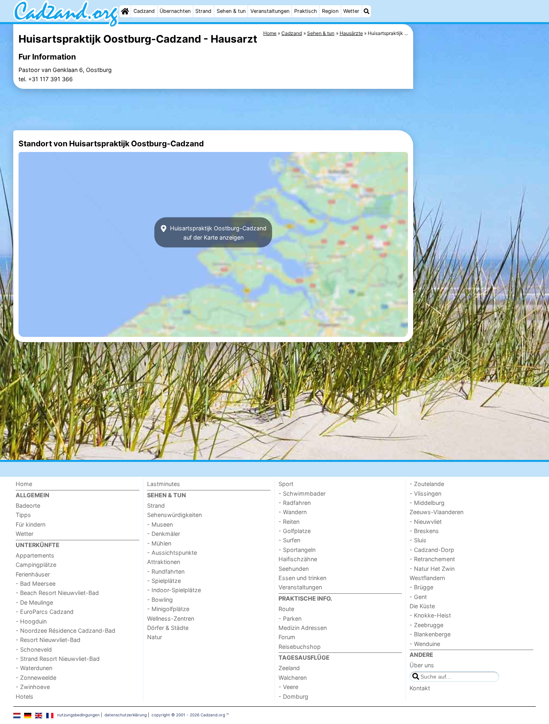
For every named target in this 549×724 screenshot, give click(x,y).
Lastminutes (163, 483)
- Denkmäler (163, 533)
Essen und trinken (302, 577)
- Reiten (289, 521)
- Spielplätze (164, 580)
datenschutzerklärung (125, 714)
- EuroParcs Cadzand (45, 611)
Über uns (422, 665)
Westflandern (427, 577)
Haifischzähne (298, 559)
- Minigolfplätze (168, 608)
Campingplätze (36, 564)
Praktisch (305, 11)
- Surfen (289, 540)
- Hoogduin (31, 621)
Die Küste (422, 606)
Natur (154, 637)
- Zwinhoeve (33, 686)
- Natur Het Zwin (432, 568)
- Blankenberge (430, 634)
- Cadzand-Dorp (432, 549)
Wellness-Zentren (170, 618)
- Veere (288, 686)
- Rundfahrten (165, 571)
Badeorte (28, 505)
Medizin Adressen (303, 627)
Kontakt (420, 688)
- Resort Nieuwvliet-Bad (48, 639)
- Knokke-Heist (430, 615)
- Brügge (421, 587)
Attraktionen (163, 561)
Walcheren (293, 677)
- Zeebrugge (426, 624)
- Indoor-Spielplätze (174, 590)
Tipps (23, 514)
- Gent (418, 596)
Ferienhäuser (33, 574)
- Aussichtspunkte (172, 552)
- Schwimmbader (302, 493)
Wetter (351, 11)
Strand (203, 11)
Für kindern (30, 524)
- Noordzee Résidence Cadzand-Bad (65, 630)
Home (24, 483)
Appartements (35, 555)
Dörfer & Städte (167, 627)
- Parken (290, 618)
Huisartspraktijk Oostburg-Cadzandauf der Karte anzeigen (217, 232)
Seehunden (294, 568)
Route (286, 608)
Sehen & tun (231, 11)
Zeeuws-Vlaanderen (436, 512)
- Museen (160, 524)
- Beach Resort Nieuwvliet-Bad (57, 592)
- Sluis (418, 540)
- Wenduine (425, 643)
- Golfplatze (295, 530)
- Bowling (160, 599)
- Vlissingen (425, 493)
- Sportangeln (297, 549)
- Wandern (293, 512)
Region (330, 11)
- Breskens (424, 530)
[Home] (125, 11)
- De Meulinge (34, 602)
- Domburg (293, 696)
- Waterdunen (34, 668)
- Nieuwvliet (426, 521)
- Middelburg (427, 502)
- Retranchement (432, 559)
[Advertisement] (475, 209)
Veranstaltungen (269, 11)
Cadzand (144, 11)
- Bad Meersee (35, 583)
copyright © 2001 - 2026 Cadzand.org (188, 714)
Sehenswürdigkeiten (174, 514)
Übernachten (175, 11)
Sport (286, 483)
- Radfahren (295, 502)
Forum (287, 637)
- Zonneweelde (36, 677)
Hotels (24, 696)
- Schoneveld (34, 649)
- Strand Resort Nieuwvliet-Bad (58, 658)
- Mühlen (159, 543)
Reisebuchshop (300, 646)
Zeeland (289, 668)
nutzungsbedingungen (78, 714)
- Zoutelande (427, 483)
